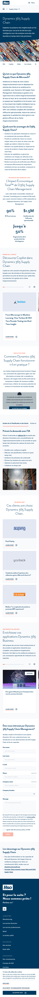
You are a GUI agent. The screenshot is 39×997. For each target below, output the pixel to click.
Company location (8, 790)
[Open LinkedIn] (4, 909)
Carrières (6, 967)
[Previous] (29, 287)
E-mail (5, 764)
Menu (33, 3)
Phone (19, 773)
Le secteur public (8, 935)
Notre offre (6, 949)
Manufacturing (7, 919)
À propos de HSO (8, 963)
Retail (5, 931)
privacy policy (31, 817)
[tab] (4, 64)
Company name (19, 782)
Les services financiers (10, 923)
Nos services (7, 945)
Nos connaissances (9, 959)
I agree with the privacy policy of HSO (18, 829)
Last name (6, 756)
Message (5, 799)
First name (6, 747)
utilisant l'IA (21, 435)
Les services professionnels (11, 927)
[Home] (6, 3)
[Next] (34, 287)
